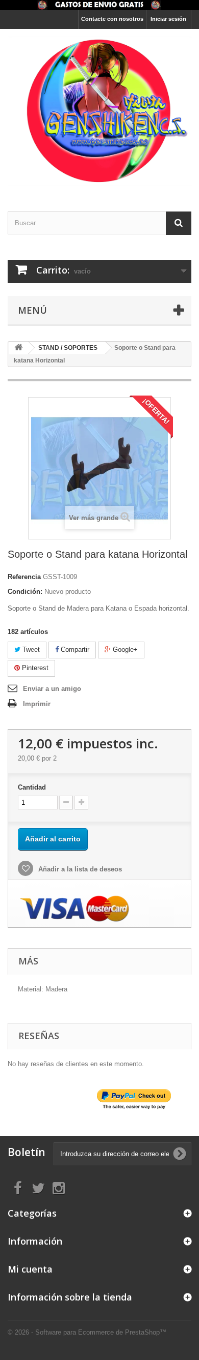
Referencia (24, 577)
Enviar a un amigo (52, 688)
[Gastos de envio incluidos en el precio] (99, 5)
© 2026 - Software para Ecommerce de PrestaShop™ (87, 1332)
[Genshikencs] (99, 112)
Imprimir (37, 704)
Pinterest (34, 668)
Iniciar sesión (168, 19)
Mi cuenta (30, 1269)
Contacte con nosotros (112, 19)
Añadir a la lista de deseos (79, 869)
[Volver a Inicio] (18, 348)
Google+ (124, 649)
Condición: (25, 591)
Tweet (30, 649)
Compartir (74, 649)
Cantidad (32, 787)
